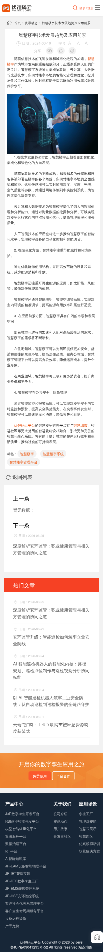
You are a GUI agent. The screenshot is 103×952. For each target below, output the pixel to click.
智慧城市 (81, 425)
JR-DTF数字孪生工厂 (21, 880)
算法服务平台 (15, 836)
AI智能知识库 (15, 858)
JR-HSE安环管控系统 (22, 895)
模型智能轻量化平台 (21, 828)
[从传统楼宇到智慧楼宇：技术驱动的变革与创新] (52, 96)
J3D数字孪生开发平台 (22, 813)
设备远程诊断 (15, 918)
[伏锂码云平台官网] (17, 7)
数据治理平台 (15, 843)
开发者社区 (62, 836)
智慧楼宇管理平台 (24, 461)
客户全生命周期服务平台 (24, 910)
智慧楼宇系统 (53, 453)
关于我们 (63, 804)
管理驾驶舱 (87, 821)
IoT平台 (11, 851)
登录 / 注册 (86, 8)
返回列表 (19, 476)
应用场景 (88, 804)
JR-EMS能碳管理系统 (22, 888)
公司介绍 (61, 813)
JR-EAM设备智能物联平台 (25, 865)
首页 (17, 22)
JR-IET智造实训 (17, 873)
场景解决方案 (89, 851)
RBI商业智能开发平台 (22, 821)
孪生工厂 (86, 813)
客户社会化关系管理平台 (24, 903)
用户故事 (61, 828)
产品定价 (12, 925)
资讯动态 (31, 22)
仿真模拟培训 (89, 843)
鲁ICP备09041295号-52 (29, 947)
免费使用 (40, 775)
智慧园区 (86, 836)
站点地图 (85, 947)
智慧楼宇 (27, 453)
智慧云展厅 (87, 828)
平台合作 (63, 775)
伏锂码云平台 (24, 425)
